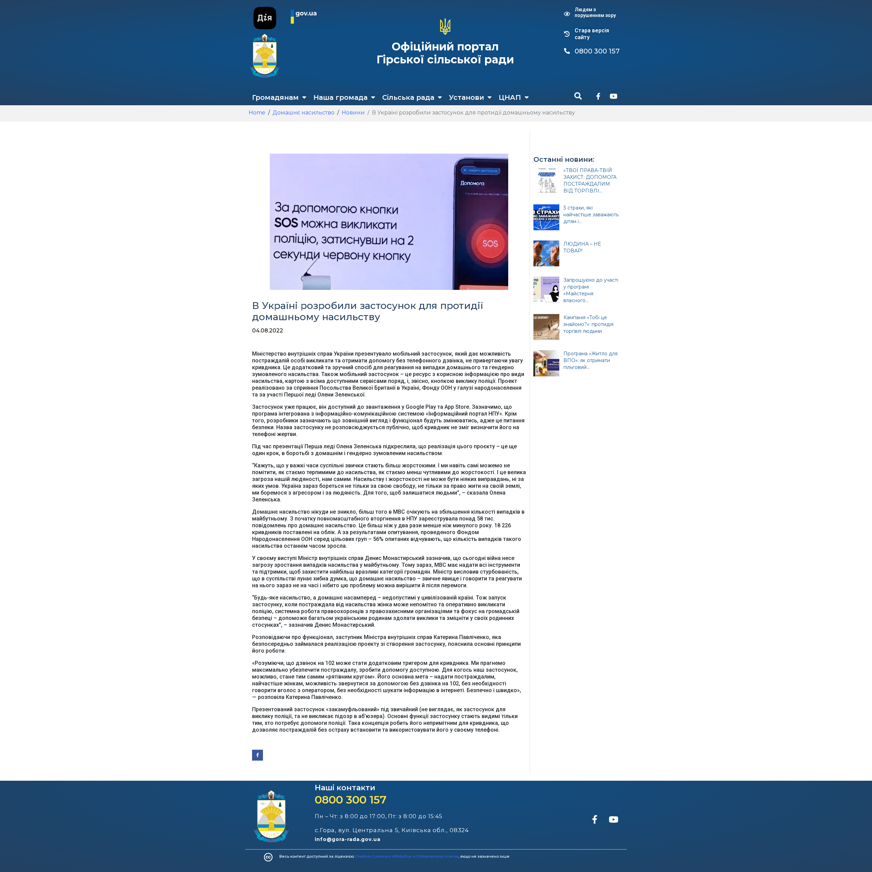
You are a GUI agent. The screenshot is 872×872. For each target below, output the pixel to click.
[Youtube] (613, 96)
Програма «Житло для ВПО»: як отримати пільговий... (590, 360)
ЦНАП (510, 97)
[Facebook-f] (598, 96)
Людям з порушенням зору (595, 12)
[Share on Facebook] (257, 755)
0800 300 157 (351, 799)
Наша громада (340, 97)
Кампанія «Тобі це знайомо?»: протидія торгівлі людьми (588, 324)
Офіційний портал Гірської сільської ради (445, 53)
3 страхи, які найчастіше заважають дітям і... (591, 214)
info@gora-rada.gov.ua (347, 839)
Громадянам (275, 97)
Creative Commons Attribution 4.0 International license (406, 856)
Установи (466, 97)
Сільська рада (408, 97)
